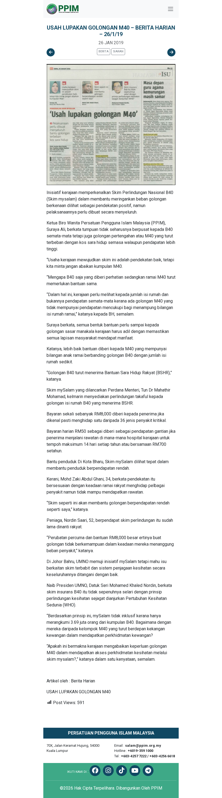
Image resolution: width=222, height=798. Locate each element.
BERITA (104, 51)
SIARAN (118, 51)
